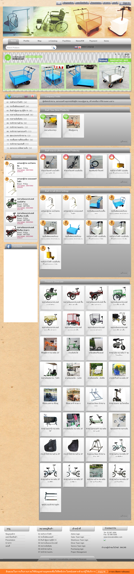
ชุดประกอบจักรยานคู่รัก (50, 505)
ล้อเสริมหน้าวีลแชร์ (96, 171)
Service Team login (78, 546)
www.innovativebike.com (113, 537)
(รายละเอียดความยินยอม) (119, 572)
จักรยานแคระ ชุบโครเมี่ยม (119, 403)
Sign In (126, 3)
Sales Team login (77, 537)
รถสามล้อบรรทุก (50, 130)
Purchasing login (77, 549)
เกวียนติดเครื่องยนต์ (96, 353)
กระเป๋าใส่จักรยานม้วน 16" (73, 454)
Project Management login (79, 552)
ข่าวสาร (107, 3)
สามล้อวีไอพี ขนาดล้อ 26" (119, 378)
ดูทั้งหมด (124, 142)
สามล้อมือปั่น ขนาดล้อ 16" (73, 429)
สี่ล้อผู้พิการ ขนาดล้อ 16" (50, 353)
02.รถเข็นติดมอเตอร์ (45, 537)
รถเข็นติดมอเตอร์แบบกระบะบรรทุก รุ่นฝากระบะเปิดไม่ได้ (119, 214)
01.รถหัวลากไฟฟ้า (45, 534)
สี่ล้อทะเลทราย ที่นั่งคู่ (50, 403)
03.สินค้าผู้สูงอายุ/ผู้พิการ (47, 540)
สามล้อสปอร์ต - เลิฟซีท (96, 378)
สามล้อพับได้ (73, 353)
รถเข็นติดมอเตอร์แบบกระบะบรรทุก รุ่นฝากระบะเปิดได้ (73, 239)
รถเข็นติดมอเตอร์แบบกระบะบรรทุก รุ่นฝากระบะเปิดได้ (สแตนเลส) (50, 239)
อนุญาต (101, 571)
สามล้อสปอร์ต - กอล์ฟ (73, 378)
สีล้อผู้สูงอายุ (73, 130)
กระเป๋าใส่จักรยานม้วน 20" (50, 454)
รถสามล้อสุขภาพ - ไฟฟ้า (50, 378)
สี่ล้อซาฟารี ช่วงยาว (73, 403)
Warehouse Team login (79, 540)
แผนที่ (115, 3)
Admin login (75, 534)
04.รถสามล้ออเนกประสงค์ (47, 543)
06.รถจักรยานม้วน (45, 549)
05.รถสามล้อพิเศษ (45, 546)
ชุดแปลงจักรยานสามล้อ (119, 429)
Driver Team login (77, 543)
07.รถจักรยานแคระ (45, 552)
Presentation (96, 3)
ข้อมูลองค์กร (68, 3)
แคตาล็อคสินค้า (82, 3)
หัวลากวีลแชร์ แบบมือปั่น (73, 171)
